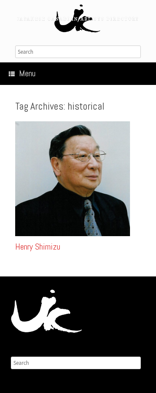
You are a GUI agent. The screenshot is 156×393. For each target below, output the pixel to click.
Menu (27, 73)
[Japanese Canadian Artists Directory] (78, 18)
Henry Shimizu (37, 246)
